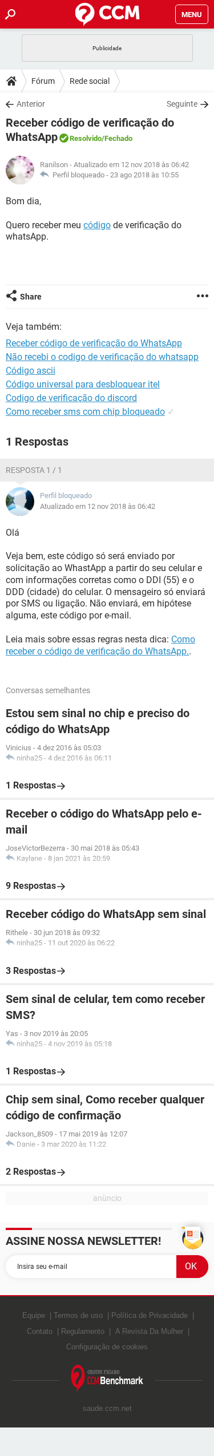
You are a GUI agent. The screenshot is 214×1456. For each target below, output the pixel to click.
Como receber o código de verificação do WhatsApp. (100, 645)
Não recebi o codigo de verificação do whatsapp (102, 356)
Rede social (90, 81)
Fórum (43, 81)
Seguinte (182, 103)
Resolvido (86, 138)
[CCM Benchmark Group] (107, 1379)
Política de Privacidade (149, 1315)
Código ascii (30, 370)
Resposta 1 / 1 (34, 470)
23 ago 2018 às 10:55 (144, 175)
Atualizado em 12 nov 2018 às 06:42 (97, 506)
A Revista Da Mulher (149, 1331)
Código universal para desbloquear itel (83, 384)
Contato (40, 1331)
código (97, 225)
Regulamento (82, 1331)
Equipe (33, 1315)
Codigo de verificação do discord (71, 398)
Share (31, 296)
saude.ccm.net (107, 1408)
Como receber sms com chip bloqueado (85, 411)
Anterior (31, 103)
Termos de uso (78, 1315)
